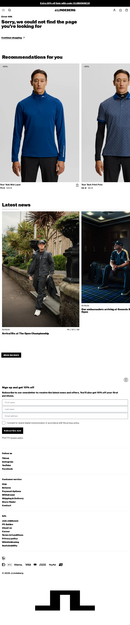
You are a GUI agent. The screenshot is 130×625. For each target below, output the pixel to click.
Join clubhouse (10, 521)
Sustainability (9, 546)
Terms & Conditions (12, 535)
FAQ (4, 484)
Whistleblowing (10, 542)
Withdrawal (8, 495)
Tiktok (5, 458)
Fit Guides (7, 524)
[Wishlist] (120, 10)
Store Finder (9, 502)
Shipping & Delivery (13, 498)
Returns (6, 488)
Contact (6, 506)
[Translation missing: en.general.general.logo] (65, 10)
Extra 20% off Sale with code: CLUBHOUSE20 (65, 3)
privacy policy (16, 437)
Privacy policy (10, 539)
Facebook (7, 469)
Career (6, 532)
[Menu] (3, 10)
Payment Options (11, 491)
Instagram (7, 462)
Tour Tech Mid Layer (10, 185)
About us (7, 528)
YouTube (6, 465)
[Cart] (127, 10)
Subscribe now (12, 430)
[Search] (9, 10)
